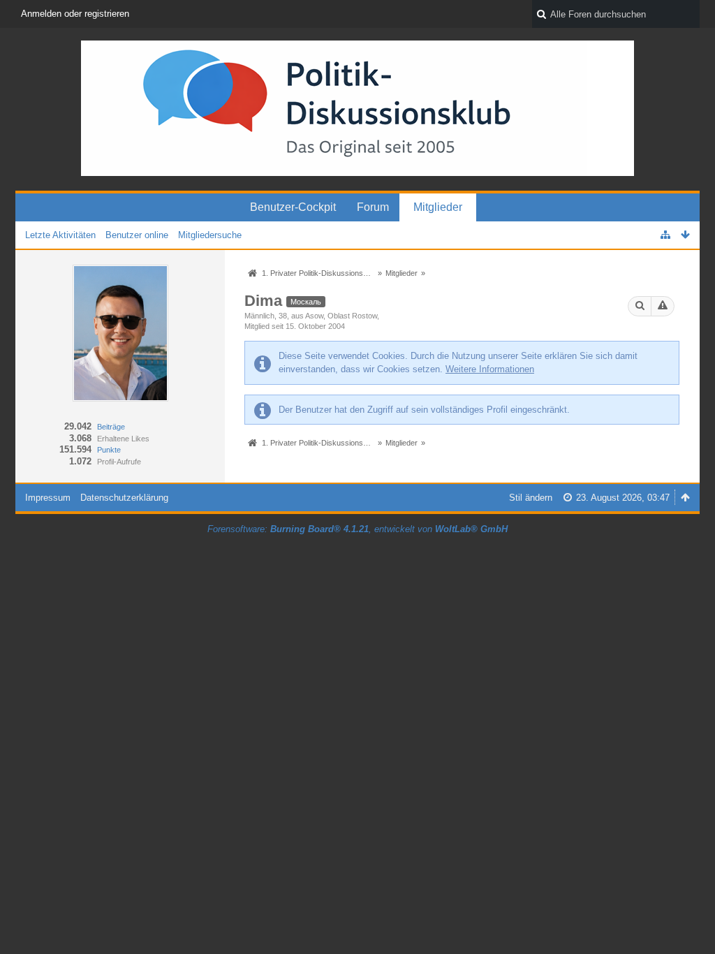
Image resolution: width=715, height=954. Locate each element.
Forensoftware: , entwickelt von (357, 529)
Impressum (48, 497)
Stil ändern (530, 497)
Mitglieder (437, 207)
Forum (373, 207)
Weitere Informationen (489, 369)
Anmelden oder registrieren (75, 13)
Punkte (109, 450)
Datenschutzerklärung (124, 497)
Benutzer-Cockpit (293, 207)
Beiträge (111, 427)
